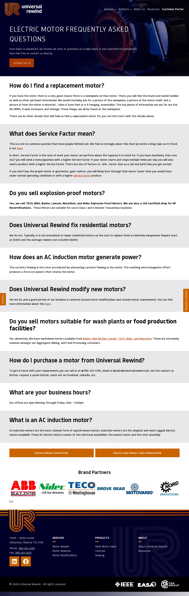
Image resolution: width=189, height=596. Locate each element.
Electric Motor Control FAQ (51, 453)
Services (109, 9)
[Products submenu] (131, 9)
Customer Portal (172, 9)
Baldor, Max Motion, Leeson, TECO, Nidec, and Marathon (117, 338)
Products (123, 9)
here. (20, 148)
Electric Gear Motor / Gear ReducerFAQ (137, 453)
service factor (82, 175)
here (48, 304)
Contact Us (20, 63)
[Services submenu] (115, 9)
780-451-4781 (26, 548)
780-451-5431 (23, 552)
